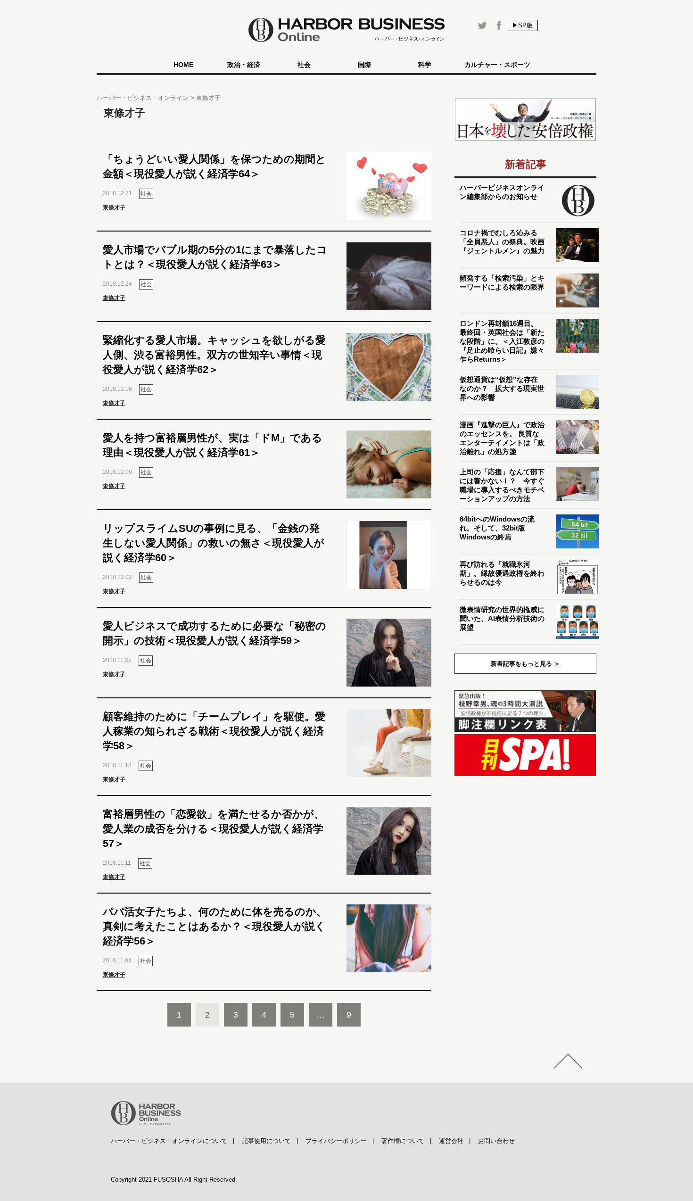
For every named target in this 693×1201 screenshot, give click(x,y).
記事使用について (266, 1140)
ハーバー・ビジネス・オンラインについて (169, 1140)
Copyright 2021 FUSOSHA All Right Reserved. (174, 1179)
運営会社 (451, 1140)
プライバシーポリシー (336, 1140)
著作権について (402, 1140)
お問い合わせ (496, 1140)
